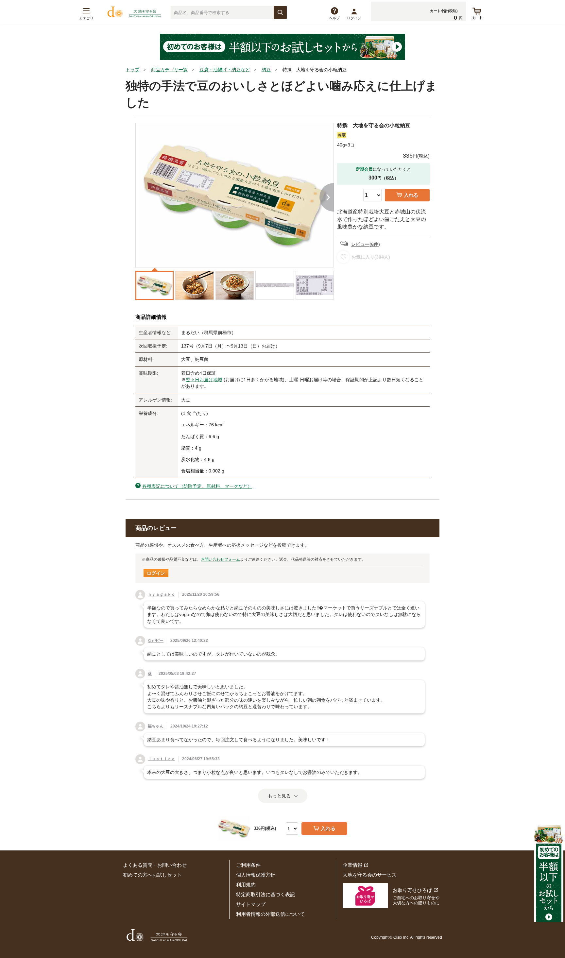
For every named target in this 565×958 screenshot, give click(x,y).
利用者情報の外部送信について (270, 914)
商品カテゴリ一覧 (169, 69)
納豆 (266, 69)
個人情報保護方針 (255, 875)
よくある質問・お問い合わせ (155, 865)
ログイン (354, 18)
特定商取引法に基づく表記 (265, 894)
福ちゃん (155, 726)
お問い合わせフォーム (220, 559)
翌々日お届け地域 (204, 379)
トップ (132, 69)
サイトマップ (250, 904)
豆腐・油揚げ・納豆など (224, 69)
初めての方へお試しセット (152, 875)
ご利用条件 (248, 865)
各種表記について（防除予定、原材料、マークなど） (197, 486)
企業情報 (352, 865)
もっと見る (279, 795)
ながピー (155, 640)
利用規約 (246, 884)
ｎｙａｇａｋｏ (161, 594)
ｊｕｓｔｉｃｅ (161, 759)
